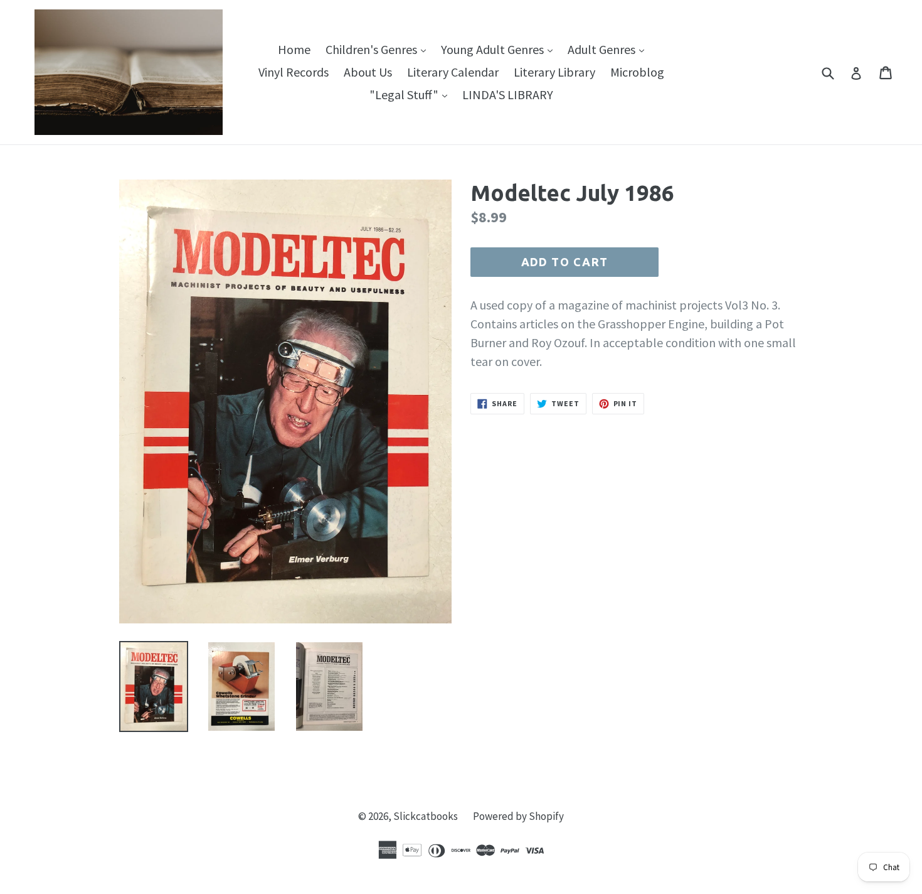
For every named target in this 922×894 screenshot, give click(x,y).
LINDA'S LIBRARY (507, 94)
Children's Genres (379, 49)
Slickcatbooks (425, 816)
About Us (368, 72)
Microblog (637, 72)
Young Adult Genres (500, 49)
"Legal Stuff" (411, 94)
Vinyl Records (293, 72)
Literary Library (554, 72)
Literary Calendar (453, 72)
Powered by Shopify (518, 816)
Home (294, 49)
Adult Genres (609, 49)
